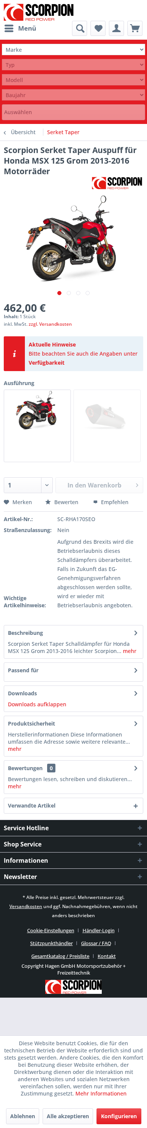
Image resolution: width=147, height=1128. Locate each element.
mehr (128, 651)
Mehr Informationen (101, 1093)
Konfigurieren (119, 1116)
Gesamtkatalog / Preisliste (60, 956)
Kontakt (107, 956)
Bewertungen (25, 768)
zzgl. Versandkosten (50, 324)
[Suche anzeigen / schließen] (79, 28)
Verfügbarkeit (46, 362)
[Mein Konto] (116, 28)
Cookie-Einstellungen (50, 930)
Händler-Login (99, 930)
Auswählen (18, 112)
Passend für (23, 670)
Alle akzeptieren (68, 1116)
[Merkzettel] (98, 28)
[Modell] (73, 80)
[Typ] (73, 64)
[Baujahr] (73, 95)
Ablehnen (22, 1116)
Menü (27, 28)
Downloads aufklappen (37, 704)
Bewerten (66, 502)
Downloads (22, 693)
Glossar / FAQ (96, 943)
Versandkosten (25, 906)
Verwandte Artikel (31, 805)
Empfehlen (114, 502)
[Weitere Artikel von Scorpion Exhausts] (117, 183)
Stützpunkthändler (51, 943)
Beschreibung (25, 632)
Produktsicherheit (31, 723)
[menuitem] (20, 28)
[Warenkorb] (134, 28)
